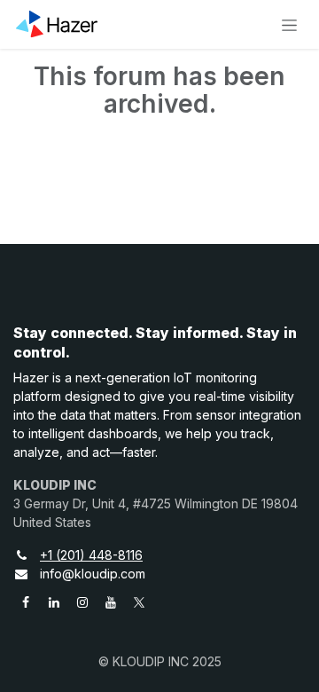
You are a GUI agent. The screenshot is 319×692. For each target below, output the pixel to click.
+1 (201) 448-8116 (91, 554)
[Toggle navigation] (289, 24)
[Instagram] (82, 602)
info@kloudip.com (92, 573)
